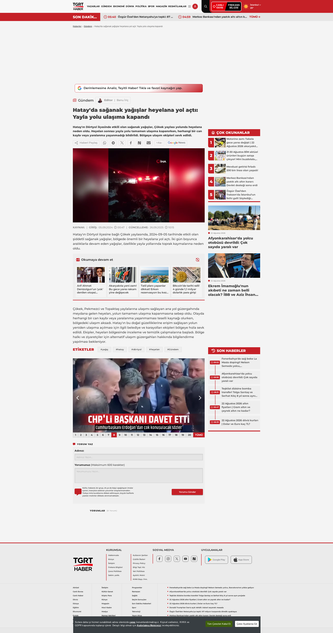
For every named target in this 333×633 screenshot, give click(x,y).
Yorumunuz (100, 465)
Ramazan (136, 591)
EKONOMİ (119, 6)
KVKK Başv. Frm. (140, 579)
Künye (111, 559)
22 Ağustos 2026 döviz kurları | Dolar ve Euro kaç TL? (240, 422)
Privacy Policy (139, 563)
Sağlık (135, 595)
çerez (132, 622)
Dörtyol (92, 234)
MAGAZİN (161, 6)
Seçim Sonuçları (139, 599)
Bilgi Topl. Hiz (139, 567)
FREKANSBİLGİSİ (234, 6)
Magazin (105, 603)
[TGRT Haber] (78, 6)
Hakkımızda (113, 555)
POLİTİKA (140, 6)
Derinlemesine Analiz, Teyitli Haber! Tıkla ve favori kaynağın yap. (133, 88)
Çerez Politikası (115, 571)
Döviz (75, 599)
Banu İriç (123, 100)
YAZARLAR (93, 6)
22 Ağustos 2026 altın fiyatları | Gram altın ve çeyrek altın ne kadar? (236, 407)
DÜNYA (130, 6)
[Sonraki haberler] (197, 259)
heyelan (104, 313)
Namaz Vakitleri (109, 615)
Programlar (137, 587)
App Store (243, 559)
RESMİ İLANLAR (177, 6)
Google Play (219, 559)
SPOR (151, 6)
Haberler (77, 26)
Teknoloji (136, 611)
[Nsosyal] (139, 142)
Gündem (88, 26)
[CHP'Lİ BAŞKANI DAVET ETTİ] (139, 395)
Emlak (76, 615)
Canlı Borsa (78, 591)
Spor (134, 607)
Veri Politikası (139, 571)
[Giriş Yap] (195, 6)
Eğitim (76, 607)
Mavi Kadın (107, 607)
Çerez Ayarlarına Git (247, 624)
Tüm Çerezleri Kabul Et (219, 624)
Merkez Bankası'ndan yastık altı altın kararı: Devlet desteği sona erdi (220, 16)
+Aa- (159, 142)
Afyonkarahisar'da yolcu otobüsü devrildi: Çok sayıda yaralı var (239, 377)
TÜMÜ (253, 16)
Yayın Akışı (137, 615)
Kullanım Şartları (140, 555)
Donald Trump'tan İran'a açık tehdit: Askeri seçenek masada (196, 607)
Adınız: (79, 450)
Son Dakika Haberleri (141, 603)
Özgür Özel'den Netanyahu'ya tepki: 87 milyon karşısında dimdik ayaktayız (145, 16)
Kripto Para (107, 595)
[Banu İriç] (100, 100)
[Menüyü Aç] (189, 6)
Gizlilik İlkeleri (139, 559)
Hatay (77, 234)
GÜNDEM (106, 6)
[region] (167, 624)
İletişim (111, 563)
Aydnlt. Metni (139, 575)
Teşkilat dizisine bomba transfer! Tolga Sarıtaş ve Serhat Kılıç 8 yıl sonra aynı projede (238, 392)
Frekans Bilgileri (115, 567)
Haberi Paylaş (88, 142)
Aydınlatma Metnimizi (149, 625)
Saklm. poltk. (113, 575)
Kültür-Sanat (107, 591)
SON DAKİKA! (85, 17)
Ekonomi (77, 611)
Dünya (76, 603)
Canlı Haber (78, 595)
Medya (105, 611)
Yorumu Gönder (187, 492)
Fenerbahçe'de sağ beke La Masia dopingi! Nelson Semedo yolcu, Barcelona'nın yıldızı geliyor (239, 362)
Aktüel (76, 587)
